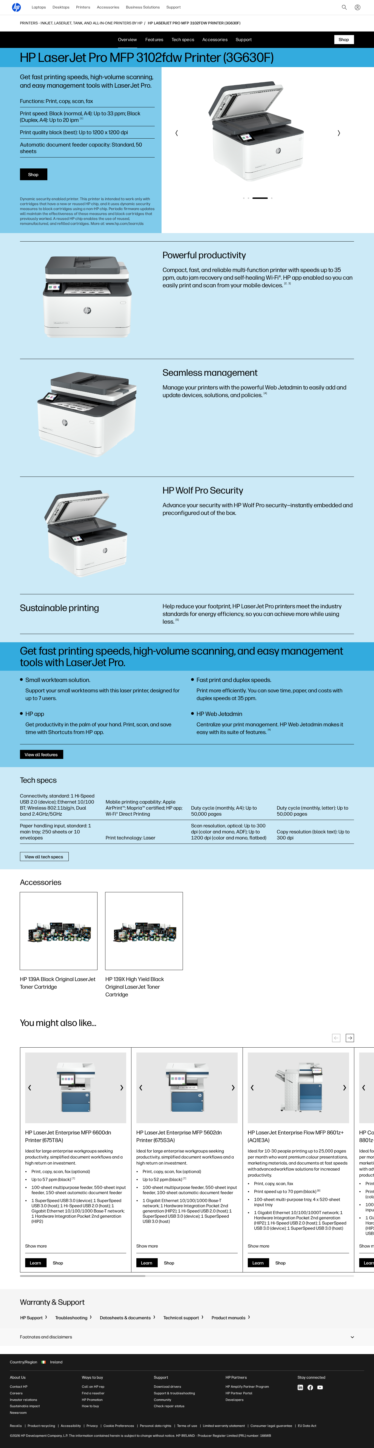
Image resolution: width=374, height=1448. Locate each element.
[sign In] (357, 7)
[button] (177, 133)
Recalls (16, 1426)
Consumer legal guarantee (271, 1426)
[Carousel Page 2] (248, 198)
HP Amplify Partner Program (247, 1387)
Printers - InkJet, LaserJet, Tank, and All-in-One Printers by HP (81, 23)
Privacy (92, 1426)
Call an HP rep (93, 1387)
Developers (235, 1400)
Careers (16, 1393)
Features (154, 39)
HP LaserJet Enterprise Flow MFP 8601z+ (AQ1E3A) (296, 1136)
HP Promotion (92, 1400)
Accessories (108, 7)
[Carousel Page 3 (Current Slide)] (260, 198)
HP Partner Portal (239, 1393)
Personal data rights (155, 1426)
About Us (18, 1377)
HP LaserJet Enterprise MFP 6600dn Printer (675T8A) (68, 1136)
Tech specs (183, 39)
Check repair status (169, 1406)
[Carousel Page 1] (244, 198)
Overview (127, 39)
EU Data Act (307, 1426)
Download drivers (167, 1387)
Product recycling (41, 1426)
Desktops (61, 7)
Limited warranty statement (224, 1426)
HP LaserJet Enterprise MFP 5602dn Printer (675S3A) (179, 1136)
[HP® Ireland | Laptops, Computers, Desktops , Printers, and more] (16, 7)
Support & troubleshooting (174, 1393)
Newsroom (18, 1413)
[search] (344, 7)
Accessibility (71, 1426)
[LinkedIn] (300, 1387)
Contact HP (18, 1387)
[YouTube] (320, 1387)
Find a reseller (93, 1393)
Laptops (39, 7)
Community (162, 1400)
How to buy (90, 1406)
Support (173, 7)
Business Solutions (143, 7)
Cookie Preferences (118, 1426)
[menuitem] (39, 7)
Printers (83, 7)
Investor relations (23, 1400)
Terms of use (187, 1426)
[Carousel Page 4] (272, 198)
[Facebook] (310, 1387)
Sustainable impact (25, 1406)
